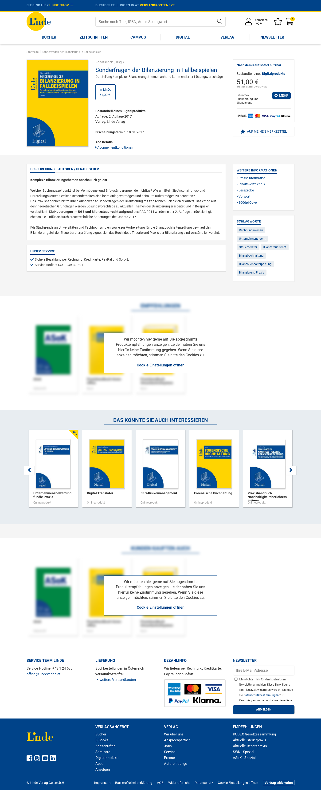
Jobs (168, 746)
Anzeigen (102, 769)
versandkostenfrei (158, 5)
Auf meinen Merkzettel (266, 131)
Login (258, 23)
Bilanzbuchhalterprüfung (255, 264)
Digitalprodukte (107, 758)
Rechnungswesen (251, 230)
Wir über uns (174, 734)
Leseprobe (246, 190)
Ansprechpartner (177, 740)
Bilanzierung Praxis (251, 272)
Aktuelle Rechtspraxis (250, 746)
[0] (289, 23)
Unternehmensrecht (252, 238)
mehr (283, 95)
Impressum (102, 783)
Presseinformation (252, 178)
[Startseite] (39, 21)
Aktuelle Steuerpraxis (249, 740)
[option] (53, 471)
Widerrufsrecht (179, 783)
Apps (99, 764)
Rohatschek (104, 62)
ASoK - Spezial (244, 758)
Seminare (102, 752)
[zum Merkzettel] (279, 23)
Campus (138, 37)
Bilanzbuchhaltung (251, 255)
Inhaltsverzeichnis (251, 184)
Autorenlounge (175, 764)
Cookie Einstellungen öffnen (160, 365)
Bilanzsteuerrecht (274, 247)
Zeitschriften (94, 37)
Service (170, 752)
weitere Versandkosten (118, 680)
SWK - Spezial (243, 752)
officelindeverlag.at (43, 674)
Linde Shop (59, 5)
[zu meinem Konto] (249, 23)
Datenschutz (204, 783)
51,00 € (105, 92)
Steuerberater (248, 247)
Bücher (49, 37)
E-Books (102, 740)
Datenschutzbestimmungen (261, 695)
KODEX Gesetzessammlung (254, 734)
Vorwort (244, 196)
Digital (183, 37)
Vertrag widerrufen (279, 783)
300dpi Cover (248, 202)
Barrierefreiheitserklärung (133, 783)
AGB (160, 783)
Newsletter (272, 37)
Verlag (227, 37)
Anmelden (261, 20)
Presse (169, 758)
